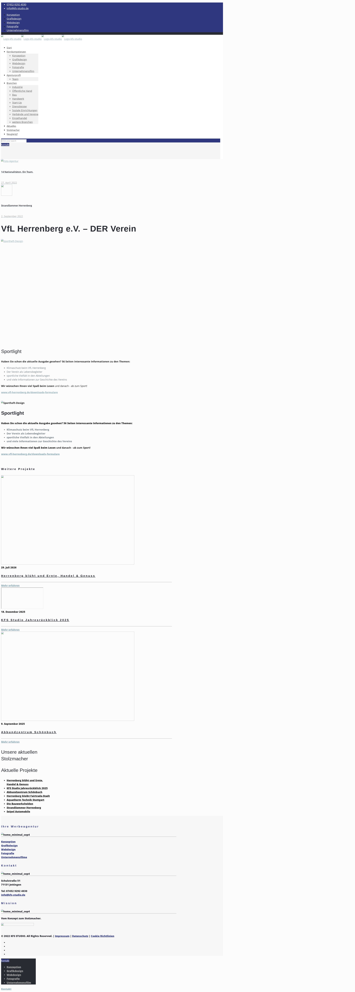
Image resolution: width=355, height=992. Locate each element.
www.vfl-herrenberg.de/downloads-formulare (29, 392)
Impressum (62, 936)
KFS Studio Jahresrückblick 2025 (35, 619)
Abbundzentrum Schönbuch (29, 732)
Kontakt (5, 144)
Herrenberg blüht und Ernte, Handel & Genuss (48, 575)
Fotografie (12, 26)
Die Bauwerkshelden (20, 803)
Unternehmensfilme (14, 857)
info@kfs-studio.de (18, 8)
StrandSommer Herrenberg (24, 807)
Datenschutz (80, 936)
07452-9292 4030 (16, 4)
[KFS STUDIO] (41, 39)
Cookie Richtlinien (102, 936)
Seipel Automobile (18, 811)
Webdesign (13, 22)
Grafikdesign (14, 18)
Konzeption (13, 14)
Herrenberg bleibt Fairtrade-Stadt (28, 796)
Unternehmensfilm (18, 30)
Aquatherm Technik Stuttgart (25, 799)
